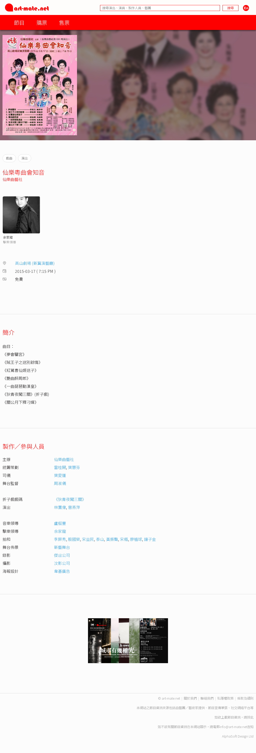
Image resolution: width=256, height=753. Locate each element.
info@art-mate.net (233, 726)
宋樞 (124, 539)
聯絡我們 (207, 698)
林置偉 (60, 507)
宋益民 (88, 539)
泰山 (100, 539)
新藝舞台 (62, 547)
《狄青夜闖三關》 (70, 499)
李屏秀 (60, 539)
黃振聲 (112, 539)
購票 (41, 22)
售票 (64, 22)
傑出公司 (62, 555)
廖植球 (136, 539)
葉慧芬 (74, 467)
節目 (19, 22)
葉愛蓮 (60, 475)
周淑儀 (60, 483)
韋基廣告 (62, 571)
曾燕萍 (74, 507)
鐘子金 (150, 539)
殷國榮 (74, 539)
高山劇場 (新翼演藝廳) (35, 263)
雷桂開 (60, 467)
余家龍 (8, 237)
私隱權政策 (225, 698)
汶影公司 (62, 563)
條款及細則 (245, 698)
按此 (250, 717)
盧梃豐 (60, 523)
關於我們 (190, 698)
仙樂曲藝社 (12, 179)
